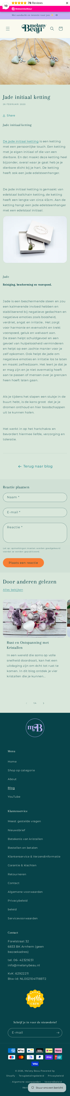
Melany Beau (32, 1070)
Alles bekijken (13, 589)
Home (12, 761)
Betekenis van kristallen (25, 839)
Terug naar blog (38, 466)
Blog (11, 788)
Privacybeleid (18, 900)
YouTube (14, 796)
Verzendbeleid (53, 1081)
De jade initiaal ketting (20, 141)
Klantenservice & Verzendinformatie (34, 856)
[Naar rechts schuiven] (43, 703)
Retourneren (17, 874)
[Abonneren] (57, 1032)
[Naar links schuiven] (26, 703)
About (12, 779)
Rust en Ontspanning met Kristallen (28, 645)
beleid (12, 909)
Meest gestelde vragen (24, 821)
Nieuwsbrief (16, 830)
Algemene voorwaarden (25, 892)
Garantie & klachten (22, 865)
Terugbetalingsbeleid (31, 1075)
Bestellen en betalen (23, 847)
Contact (13, 883)
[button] (8, 28)
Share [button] (11, 115)
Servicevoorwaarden (23, 918)
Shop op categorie (21, 770)
